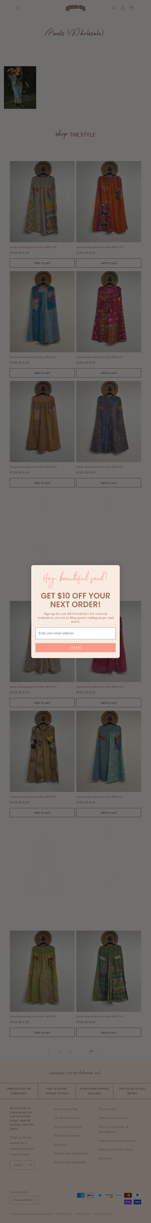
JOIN (75, 647)
